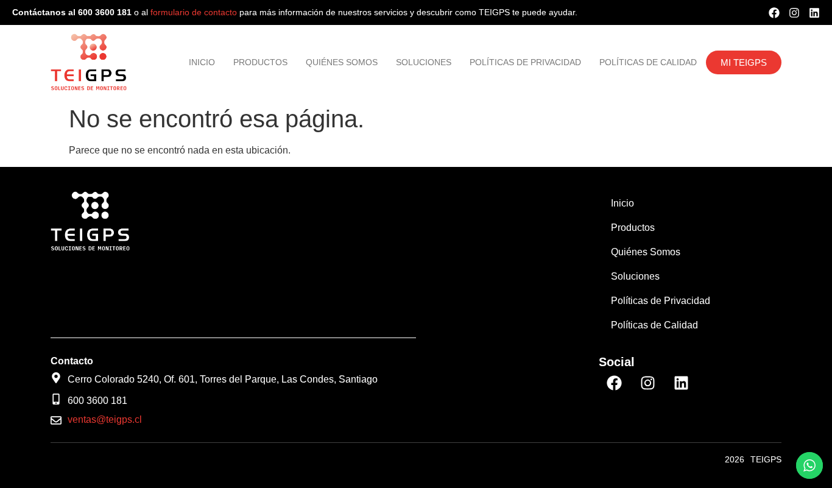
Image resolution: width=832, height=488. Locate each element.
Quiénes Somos (342, 62)
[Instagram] (794, 12)
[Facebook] (774, 12)
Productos (260, 62)
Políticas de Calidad (648, 62)
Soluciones (423, 62)
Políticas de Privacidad (525, 62)
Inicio (202, 62)
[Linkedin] (814, 12)
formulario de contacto (194, 12)
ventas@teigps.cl (105, 419)
